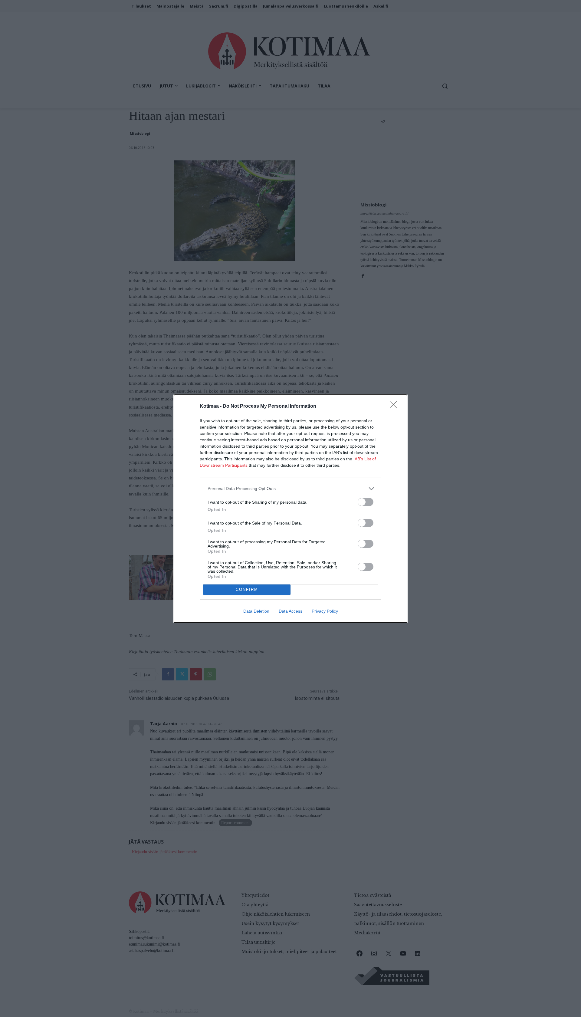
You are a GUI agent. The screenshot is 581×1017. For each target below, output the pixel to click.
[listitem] (290, 488)
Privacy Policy (325, 611)
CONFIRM (247, 589)
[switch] (365, 502)
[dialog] (290, 509)
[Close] (395, 406)
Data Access (290, 611)
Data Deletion (256, 611)
